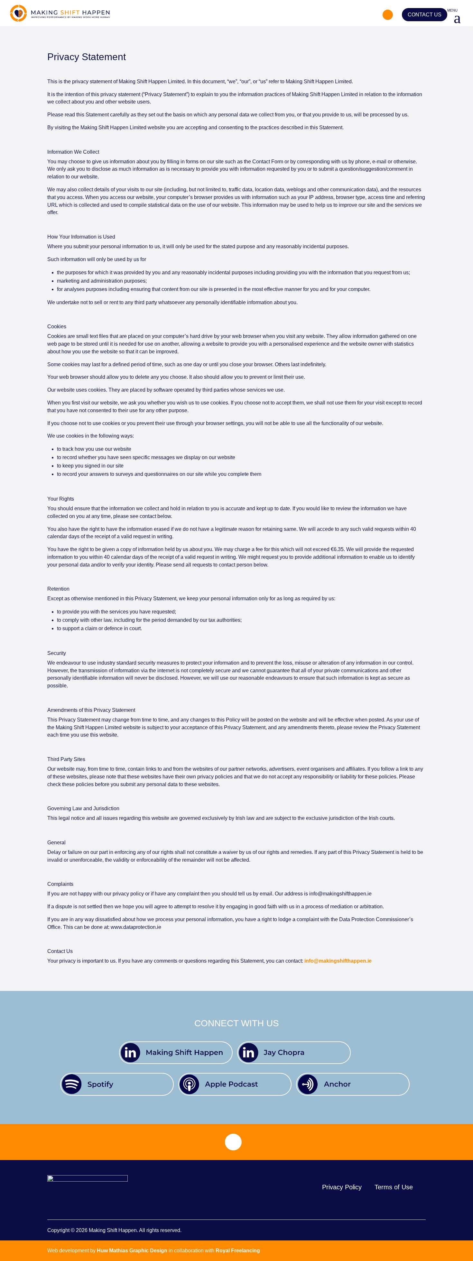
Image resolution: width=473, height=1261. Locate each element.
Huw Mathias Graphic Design (132, 1250)
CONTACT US (424, 14)
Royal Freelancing (238, 1250)
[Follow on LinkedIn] (388, 15)
